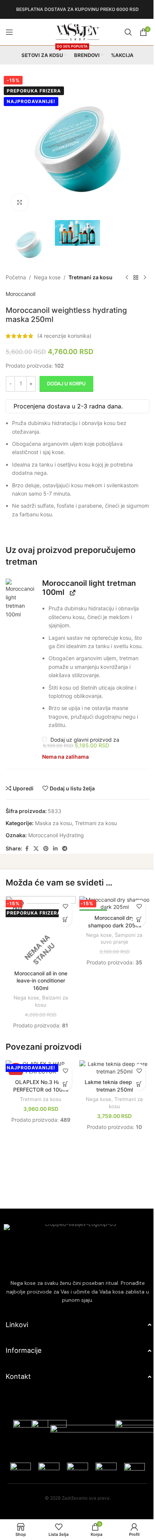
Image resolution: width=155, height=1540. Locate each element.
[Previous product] (10, 286)
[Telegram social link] (65, 857)
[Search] (122, 32)
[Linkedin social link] (55, 857)
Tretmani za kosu (90, 269)
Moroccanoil (20, 302)
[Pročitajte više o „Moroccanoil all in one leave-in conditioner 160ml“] (62, 928)
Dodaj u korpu (66, 392)
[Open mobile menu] (9, 32)
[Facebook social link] (26, 857)
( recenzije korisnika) (64, 344)
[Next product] (28, 286)
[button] (19, 607)
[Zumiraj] (19, 196)
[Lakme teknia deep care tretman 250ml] (110, 1073)
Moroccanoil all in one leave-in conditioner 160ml (39, 986)
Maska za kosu (53, 831)
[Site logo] (74, 31)
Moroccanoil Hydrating (56, 844)
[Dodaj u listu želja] (62, 914)
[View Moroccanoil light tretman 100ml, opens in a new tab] (71, 601)
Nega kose (47, 269)
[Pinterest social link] (46, 857)
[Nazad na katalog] (19, 286)
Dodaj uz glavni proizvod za (80, 751)
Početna (16, 269)
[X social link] (36, 857)
